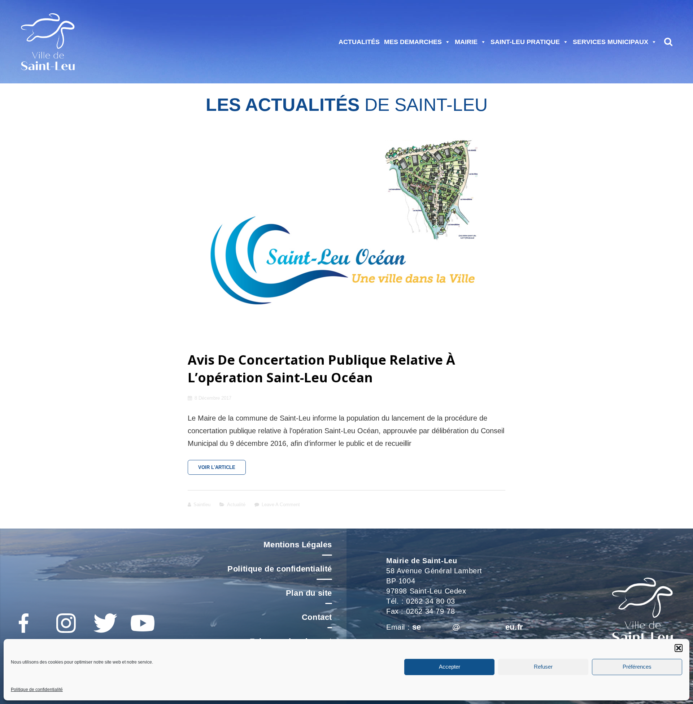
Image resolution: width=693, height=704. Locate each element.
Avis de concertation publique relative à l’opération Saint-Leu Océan (321, 368)
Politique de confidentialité (37, 689)
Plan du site (309, 592)
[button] (678, 648)
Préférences (637, 667)
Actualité (236, 504)
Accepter (449, 667)
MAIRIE (466, 41)
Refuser (543, 667)
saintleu (201, 504)
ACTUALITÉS (359, 41)
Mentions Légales (297, 544)
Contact (317, 617)
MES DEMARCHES (413, 41)
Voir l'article (222, 469)
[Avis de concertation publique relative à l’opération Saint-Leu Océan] (346, 233)
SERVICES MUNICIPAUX (610, 41)
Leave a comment (281, 504)
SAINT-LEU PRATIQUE (525, 41)
